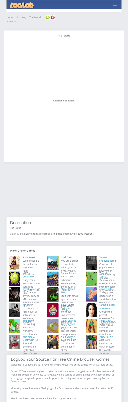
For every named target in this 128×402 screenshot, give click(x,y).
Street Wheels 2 (31, 289)
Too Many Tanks (104, 275)
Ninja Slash (105, 320)
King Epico (28, 320)
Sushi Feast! (29, 257)
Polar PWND (68, 336)
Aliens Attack (106, 336)
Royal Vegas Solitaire (67, 306)
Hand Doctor (106, 289)
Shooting (21, 17)
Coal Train (66, 257)
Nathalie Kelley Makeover (107, 306)
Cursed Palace (68, 273)
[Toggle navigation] (115, 4)
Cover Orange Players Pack (68, 322)
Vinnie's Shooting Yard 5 (107, 259)
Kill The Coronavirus (29, 275)
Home (9, 17)
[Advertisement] (64, 190)
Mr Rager (28, 304)
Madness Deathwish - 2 (30, 338)
